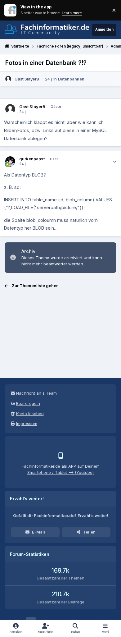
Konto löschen (30, 413)
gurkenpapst (32, 158)
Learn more (10, 10)
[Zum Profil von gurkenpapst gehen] (10, 161)
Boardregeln (28, 403)
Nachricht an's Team (36, 393)
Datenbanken (71, 78)
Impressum (26, 423)
